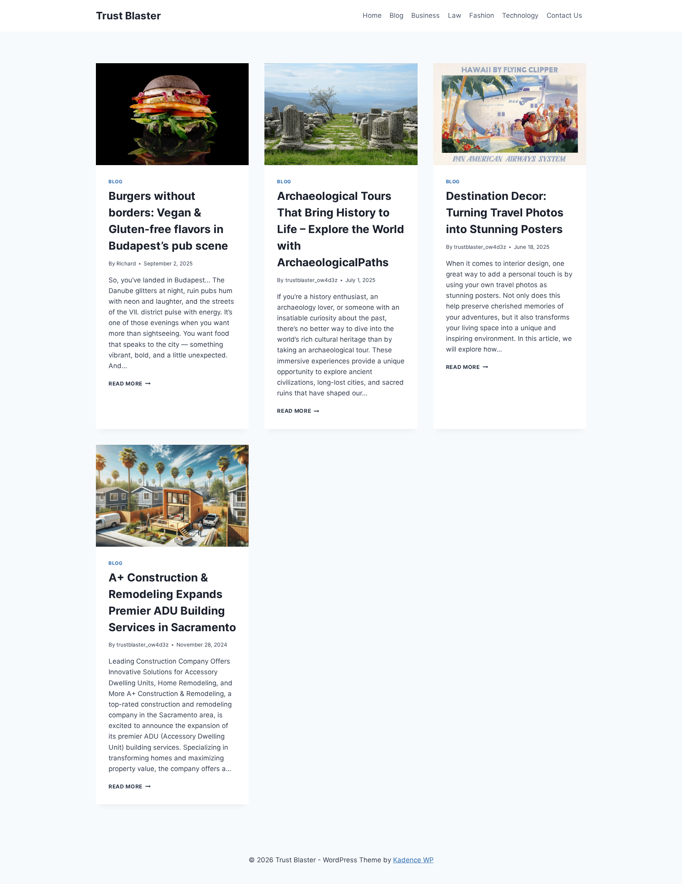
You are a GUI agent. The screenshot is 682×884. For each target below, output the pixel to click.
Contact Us (564, 15)
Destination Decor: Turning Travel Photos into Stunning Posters (505, 212)
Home (372, 15)
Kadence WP (413, 860)
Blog (396, 15)
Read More (130, 383)
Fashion (481, 15)
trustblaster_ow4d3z (311, 280)
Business (425, 15)
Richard (126, 263)
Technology (520, 15)
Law (454, 15)
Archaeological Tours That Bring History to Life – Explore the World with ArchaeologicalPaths (340, 229)
